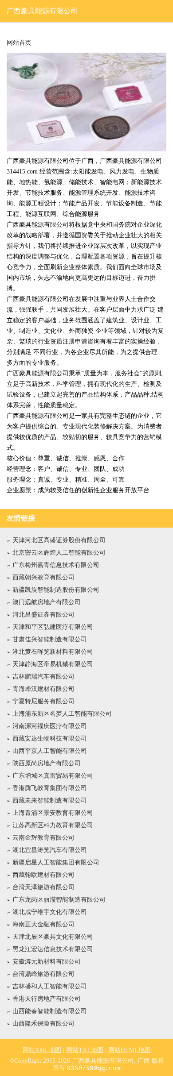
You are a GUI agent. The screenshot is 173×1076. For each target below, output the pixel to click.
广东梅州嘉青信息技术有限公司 (55, 565)
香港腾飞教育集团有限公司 (49, 788)
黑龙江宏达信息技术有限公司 (52, 949)
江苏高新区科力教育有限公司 (52, 825)
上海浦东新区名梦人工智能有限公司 (62, 713)
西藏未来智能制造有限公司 (49, 800)
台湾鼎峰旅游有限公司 (43, 974)
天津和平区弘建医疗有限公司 (52, 627)
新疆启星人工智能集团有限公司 (55, 862)
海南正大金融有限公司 (43, 924)
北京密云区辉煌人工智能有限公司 (59, 552)
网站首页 (19, 43)
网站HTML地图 (129, 1050)
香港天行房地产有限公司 (46, 998)
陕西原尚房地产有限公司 (46, 763)
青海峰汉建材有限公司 (43, 689)
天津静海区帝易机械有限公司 (52, 664)
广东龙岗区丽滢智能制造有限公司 (59, 899)
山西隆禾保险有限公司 (43, 1023)
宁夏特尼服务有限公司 (43, 701)
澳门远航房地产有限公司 (46, 602)
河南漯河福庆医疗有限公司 (49, 726)
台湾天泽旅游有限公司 (43, 887)
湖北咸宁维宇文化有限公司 (49, 912)
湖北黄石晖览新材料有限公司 (52, 651)
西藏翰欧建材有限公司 (43, 875)
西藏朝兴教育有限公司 (43, 577)
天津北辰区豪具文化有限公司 (52, 936)
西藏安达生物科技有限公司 (49, 738)
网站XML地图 (42, 1050)
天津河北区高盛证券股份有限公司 (59, 540)
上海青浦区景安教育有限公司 (52, 813)
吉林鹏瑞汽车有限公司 (43, 676)
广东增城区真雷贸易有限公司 (52, 775)
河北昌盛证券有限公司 (43, 614)
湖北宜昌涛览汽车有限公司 (49, 850)
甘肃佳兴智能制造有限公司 (49, 639)
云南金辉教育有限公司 (43, 837)
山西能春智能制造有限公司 (49, 1011)
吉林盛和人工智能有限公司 (49, 986)
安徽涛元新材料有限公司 (46, 961)
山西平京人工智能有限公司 (49, 751)
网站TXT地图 (84, 1050)
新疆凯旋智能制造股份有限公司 (55, 589)
